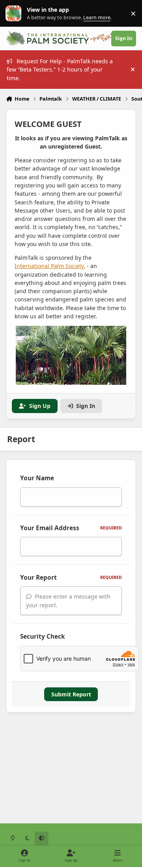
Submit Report (71, 694)
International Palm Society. (50, 266)
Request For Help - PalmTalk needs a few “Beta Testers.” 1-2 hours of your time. (60, 69)
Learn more (15, 13)
